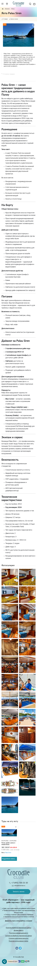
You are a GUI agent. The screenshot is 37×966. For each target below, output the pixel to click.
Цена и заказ (14, 19)
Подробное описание (9, 859)
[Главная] (2, 9)
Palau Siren (8, 852)
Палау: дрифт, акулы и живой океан (8, 843)
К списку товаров (9, 74)
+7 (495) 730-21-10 (19, 883)
